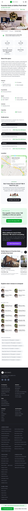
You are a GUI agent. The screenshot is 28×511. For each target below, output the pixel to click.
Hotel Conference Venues (19, 429)
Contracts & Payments (5, 390)
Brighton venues (4, 471)
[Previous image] (2, 261)
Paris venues (3, 490)
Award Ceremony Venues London (21, 444)
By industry (3, 393)
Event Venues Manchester (19, 458)
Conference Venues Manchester (20, 456)
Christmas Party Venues (19, 431)
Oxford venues (4, 480)
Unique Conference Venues (6, 431)
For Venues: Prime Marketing (20, 391)
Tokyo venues (3, 495)
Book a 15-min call (14, 200)
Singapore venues (4, 497)
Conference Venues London (6, 429)
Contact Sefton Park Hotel (21, 508)
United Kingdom (4, 31)
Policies (2, 420)
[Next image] (17, 261)
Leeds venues (10, 465)
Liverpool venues (4, 469)
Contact (2, 418)
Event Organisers (4, 401)
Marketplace (17, 388)
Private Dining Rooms (5, 435)
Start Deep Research (15, 243)
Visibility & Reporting (5, 391)
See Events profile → (22, 133)
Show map (22, 9)
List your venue (18, 395)
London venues (4, 456)
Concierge (17, 390)
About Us (3, 410)
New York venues (4, 488)
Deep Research (18, 386)
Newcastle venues (4, 476)
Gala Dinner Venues (4, 444)
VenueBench (3, 413)
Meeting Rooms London (19, 437)
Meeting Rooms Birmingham (20, 467)
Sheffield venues (4, 482)
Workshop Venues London (19, 448)
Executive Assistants (5, 403)
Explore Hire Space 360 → (14, 220)
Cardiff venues (4, 474)
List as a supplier (18, 396)
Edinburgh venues (4, 463)
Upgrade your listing (19, 413)
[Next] (25, 252)
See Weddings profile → (21, 143)
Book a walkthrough (5, 395)
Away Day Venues (4, 437)
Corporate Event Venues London (20, 442)
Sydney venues (4, 499)
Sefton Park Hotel (6, 7)
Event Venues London (5, 442)
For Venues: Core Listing (19, 393)
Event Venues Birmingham (19, 465)
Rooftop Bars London (18, 435)
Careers (2, 415)
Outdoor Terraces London (6, 450)
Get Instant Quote (8, 508)
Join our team (17, 410)
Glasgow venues (4, 467)
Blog (2, 412)
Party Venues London (18, 433)
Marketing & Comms (5, 405)
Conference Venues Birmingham (20, 463)
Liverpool (11, 31)
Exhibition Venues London (6, 446)
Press (2, 417)
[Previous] (21, 252)
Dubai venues (3, 492)
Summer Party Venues (5, 433)
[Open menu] (2, 2)
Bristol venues (3, 465)
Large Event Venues (18, 446)
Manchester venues (4, 458)
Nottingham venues (4, 478)
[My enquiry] (26, 2)
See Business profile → (22, 124)
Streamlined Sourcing (5, 388)
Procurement (3, 400)
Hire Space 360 (4, 386)
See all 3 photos (22, 27)
